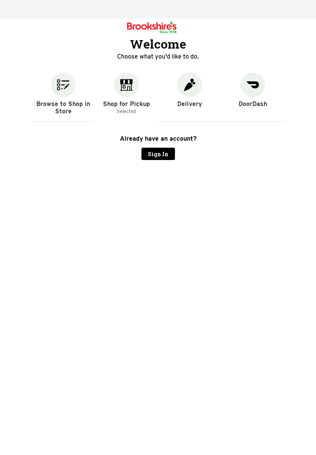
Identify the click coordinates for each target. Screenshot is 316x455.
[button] (63, 97)
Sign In (158, 154)
